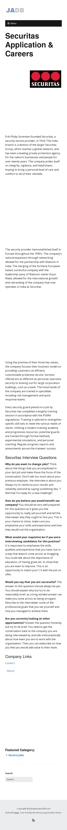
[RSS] (34, 820)
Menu (13, 23)
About (10, 671)
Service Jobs (16, 755)
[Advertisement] (33, 128)
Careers (10, 663)
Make (16, 812)
